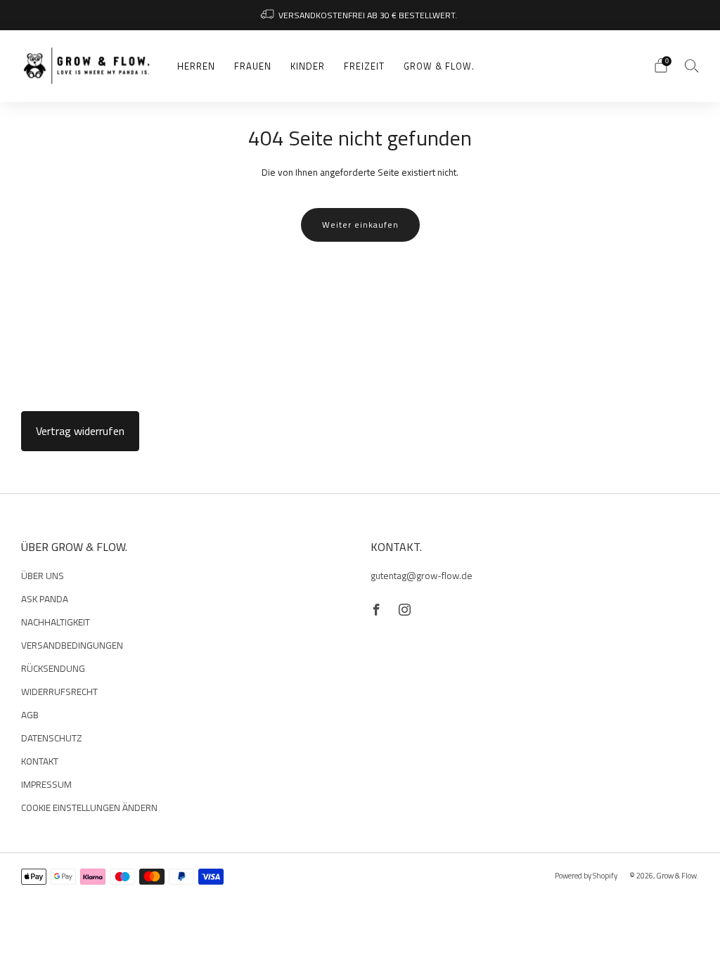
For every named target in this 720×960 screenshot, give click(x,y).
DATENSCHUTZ (51, 738)
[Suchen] (692, 65)
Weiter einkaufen (360, 224)
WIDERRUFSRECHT (59, 692)
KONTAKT (39, 761)
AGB (30, 715)
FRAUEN (252, 66)
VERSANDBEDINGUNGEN (72, 645)
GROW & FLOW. (439, 66)
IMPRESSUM (46, 784)
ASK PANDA (44, 599)
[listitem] (360, 15)
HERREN (196, 66)
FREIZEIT (364, 66)
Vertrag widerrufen (80, 430)
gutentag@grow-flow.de (421, 576)
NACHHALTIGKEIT (55, 622)
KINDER (307, 66)
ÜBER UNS (42, 576)
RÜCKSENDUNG (53, 668)
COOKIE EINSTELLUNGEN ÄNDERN (89, 807)
